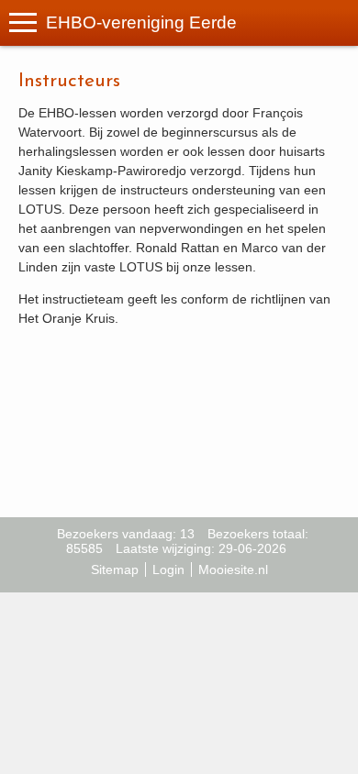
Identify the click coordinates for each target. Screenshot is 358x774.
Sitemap (115, 569)
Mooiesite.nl (233, 569)
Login (168, 569)
